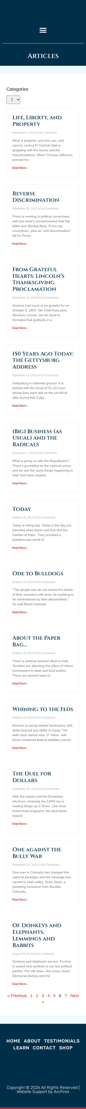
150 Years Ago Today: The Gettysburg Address (43, 360)
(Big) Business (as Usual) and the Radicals (37, 438)
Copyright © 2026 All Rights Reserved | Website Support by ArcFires (43, 1089)
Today (21, 509)
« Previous (17, 995)
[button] (43, 30)
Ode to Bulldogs (37, 573)
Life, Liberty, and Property (37, 121)
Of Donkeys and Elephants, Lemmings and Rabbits (36, 935)
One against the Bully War (36, 853)
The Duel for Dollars (31, 777)
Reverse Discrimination (35, 197)
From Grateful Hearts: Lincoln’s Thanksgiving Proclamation (38, 279)
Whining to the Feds (42, 709)
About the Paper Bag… (36, 641)
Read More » (20, 168)
